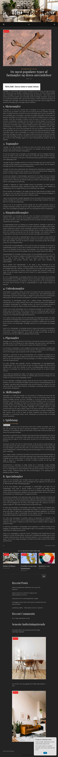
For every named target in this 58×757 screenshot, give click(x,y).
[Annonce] (11, 563)
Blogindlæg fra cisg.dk (29, 69)
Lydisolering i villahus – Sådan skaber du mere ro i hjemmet (27, 608)
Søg (44, 576)
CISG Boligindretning (29, 10)
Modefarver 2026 (44, 566)
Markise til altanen (9, 566)
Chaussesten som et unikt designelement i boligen (25, 598)
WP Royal (12, 751)
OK (45, 753)
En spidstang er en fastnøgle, (10, 423)
